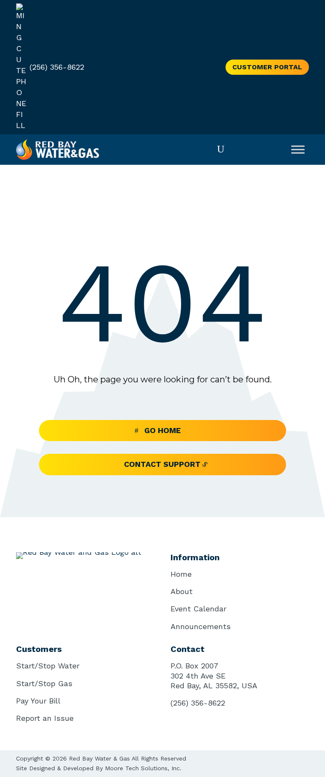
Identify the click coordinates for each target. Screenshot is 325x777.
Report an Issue (45, 718)
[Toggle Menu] (298, 149)
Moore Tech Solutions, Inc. (143, 768)
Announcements (201, 626)
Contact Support (162, 464)
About (182, 591)
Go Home (162, 430)
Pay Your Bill (38, 700)
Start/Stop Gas (44, 683)
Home (181, 574)
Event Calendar (198, 608)
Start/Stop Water (48, 665)
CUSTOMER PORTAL (267, 67)
